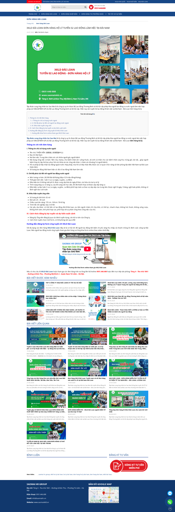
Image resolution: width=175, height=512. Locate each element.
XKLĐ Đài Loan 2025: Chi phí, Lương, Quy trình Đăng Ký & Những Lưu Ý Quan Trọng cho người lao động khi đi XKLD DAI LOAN (128, 284)
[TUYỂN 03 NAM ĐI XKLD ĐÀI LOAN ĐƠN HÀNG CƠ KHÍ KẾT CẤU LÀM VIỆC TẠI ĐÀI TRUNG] (47, 440)
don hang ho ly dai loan (81, 474)
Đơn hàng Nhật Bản (69, 14)
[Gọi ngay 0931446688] (169, 501)
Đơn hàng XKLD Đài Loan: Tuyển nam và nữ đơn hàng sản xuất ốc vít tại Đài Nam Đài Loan (86, 379)
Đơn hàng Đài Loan (49, 14)
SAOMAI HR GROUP (34, 2)
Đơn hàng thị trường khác (93, 14)
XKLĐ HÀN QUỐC (120, 2)
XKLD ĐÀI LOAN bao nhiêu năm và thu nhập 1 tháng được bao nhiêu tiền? (66, 297)
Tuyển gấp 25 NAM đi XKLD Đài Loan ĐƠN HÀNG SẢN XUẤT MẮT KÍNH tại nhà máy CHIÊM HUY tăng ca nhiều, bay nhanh (46, 411)
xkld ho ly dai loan (57, 474)
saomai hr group (44, 474)
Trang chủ (33, 14)
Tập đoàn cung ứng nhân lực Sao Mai (42, 138)
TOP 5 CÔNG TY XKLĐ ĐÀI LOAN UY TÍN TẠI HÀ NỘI (64, 283)
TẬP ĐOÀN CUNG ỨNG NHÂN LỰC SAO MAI (56, 2)
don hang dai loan (96, 474)
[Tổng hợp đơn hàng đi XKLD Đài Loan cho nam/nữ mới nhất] (129, 408)
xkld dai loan (107, 474)
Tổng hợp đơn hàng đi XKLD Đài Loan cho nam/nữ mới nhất (128, 411)
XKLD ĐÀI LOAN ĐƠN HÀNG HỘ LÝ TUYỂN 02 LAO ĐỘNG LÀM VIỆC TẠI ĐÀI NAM (68, 27)
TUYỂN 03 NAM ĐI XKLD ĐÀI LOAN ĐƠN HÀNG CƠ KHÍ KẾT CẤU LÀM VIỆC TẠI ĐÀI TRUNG (46, 442)
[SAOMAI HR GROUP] (37, 7)
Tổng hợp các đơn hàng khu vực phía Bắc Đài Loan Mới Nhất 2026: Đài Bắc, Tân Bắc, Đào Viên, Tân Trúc (46, 379)
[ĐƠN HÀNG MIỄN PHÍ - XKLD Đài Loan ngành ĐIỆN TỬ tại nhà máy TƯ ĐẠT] (88, 408)
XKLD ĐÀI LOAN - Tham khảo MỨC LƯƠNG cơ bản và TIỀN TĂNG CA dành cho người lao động (128, 311)
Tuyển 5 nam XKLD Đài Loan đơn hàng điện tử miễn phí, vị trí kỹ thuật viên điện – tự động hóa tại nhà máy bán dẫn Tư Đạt (46, 348)
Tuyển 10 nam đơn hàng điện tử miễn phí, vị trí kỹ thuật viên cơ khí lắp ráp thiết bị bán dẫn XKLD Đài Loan (85, 348)
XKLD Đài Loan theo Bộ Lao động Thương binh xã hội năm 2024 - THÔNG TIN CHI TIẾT (128, 297)
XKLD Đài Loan (53, 228)
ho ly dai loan (68, 474)
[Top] (170, 510)
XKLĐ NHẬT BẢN (132, 2)
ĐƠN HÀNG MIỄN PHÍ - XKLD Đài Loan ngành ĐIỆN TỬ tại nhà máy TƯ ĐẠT (87, 411)
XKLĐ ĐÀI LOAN (143, 2)
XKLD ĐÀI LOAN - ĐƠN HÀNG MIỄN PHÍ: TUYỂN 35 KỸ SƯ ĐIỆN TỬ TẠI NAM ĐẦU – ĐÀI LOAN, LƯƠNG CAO (127, 379)
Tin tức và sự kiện (115, 14)
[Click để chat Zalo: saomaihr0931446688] (169, 493)
